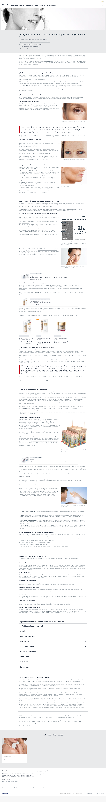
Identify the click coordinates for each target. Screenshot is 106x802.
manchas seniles (60, 288)
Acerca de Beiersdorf (77, 793)
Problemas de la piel (24, 32)
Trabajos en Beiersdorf (65, 793)
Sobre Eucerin (40, 5)
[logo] (5, 5)
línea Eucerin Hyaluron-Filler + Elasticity (56, 285)
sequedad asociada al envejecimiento (45, 436)
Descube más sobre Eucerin (10, 781)
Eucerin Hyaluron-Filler (34, 707)
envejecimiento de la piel (76, 520)
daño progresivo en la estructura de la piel (61, 515)
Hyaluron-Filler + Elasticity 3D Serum (55, 286)
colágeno (31, 422)
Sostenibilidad (51, 5)
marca (30, 787)
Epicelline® (59, 209)
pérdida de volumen (34, 97)
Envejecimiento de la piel (38, 32)
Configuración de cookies (20, 787)
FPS (45, 566)
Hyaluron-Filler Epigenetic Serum (30, 61)
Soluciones (29, 5)
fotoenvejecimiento (25, 489)
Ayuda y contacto (41, 774)
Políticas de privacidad (39, 787)
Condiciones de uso (7, 787)
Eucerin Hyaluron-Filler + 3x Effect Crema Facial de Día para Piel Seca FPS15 (38, 250)
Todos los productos (17, 5)
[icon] (103, 788)
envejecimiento (78, 55)
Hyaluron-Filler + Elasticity (55, 308)
